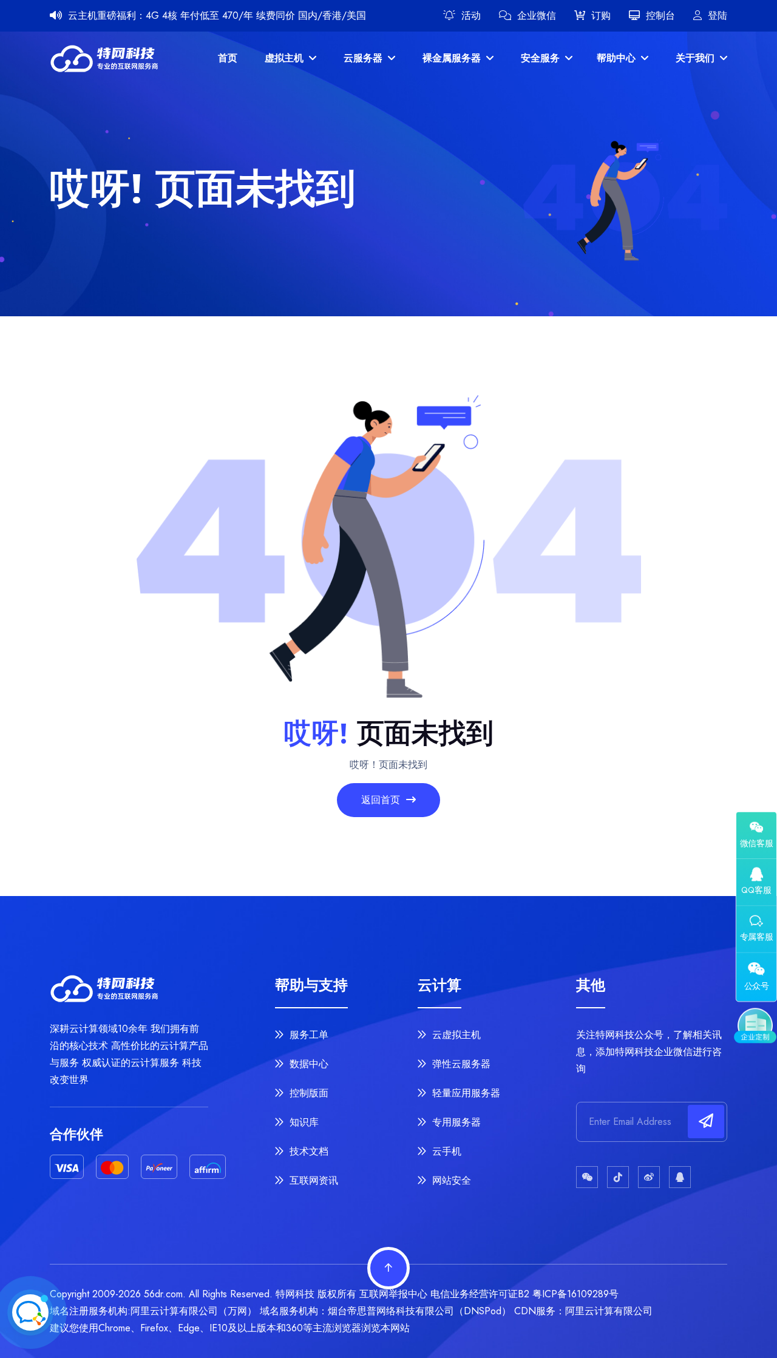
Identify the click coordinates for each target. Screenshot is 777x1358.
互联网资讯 (312, 1180)
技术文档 (307, 1151)
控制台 (660, 15)
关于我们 (697, 58)
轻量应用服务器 (464, 1093)
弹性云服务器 (459, 1064)
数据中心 (307, 1064)
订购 (601, 15)
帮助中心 (618, 58)
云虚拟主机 (455, 1035)
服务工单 (307, 1035)
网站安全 (450, 1180)
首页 (227, 58)
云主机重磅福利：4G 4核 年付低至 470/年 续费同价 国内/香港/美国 (217, 15)
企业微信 (536, 15)
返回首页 (382, 800)
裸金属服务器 (453, 58)
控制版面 (307, 1093)
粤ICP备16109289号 (575, 1294)
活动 (471, 15)
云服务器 (364, 58)
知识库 (303, 1122)
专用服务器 (455, 1122)
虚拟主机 (286, 58)
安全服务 (542, 58)
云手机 (445, 1151)
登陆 (717, 15)
